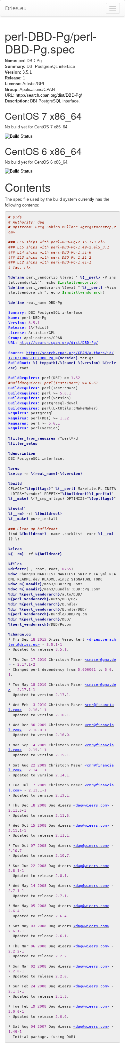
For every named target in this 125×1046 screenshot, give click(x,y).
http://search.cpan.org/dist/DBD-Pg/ (49, 95)
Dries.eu (16, 8)
